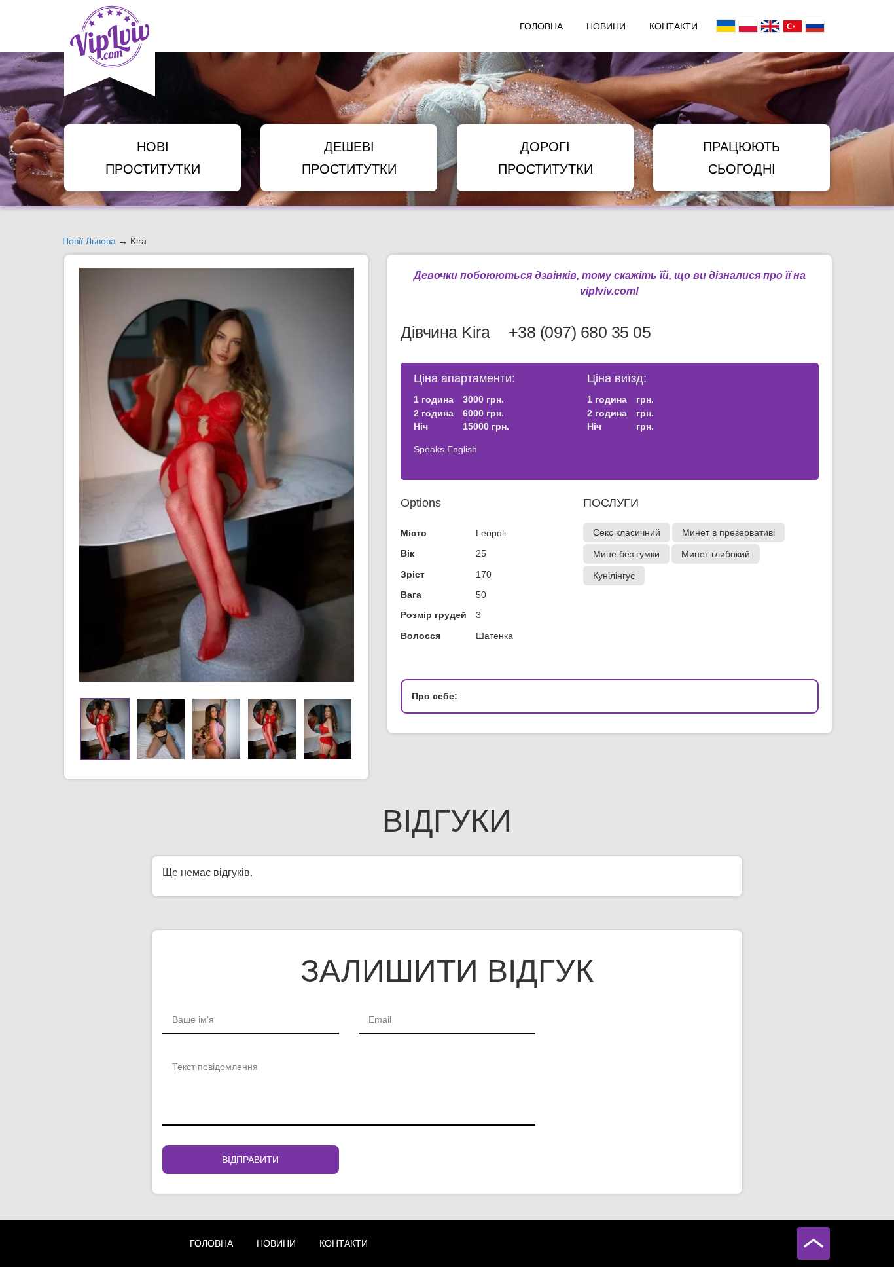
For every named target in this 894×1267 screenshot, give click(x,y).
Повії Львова (89, 241)
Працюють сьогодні (741, 157)
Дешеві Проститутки (349, 157)
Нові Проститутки (152, 157)
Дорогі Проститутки (545, 157)
